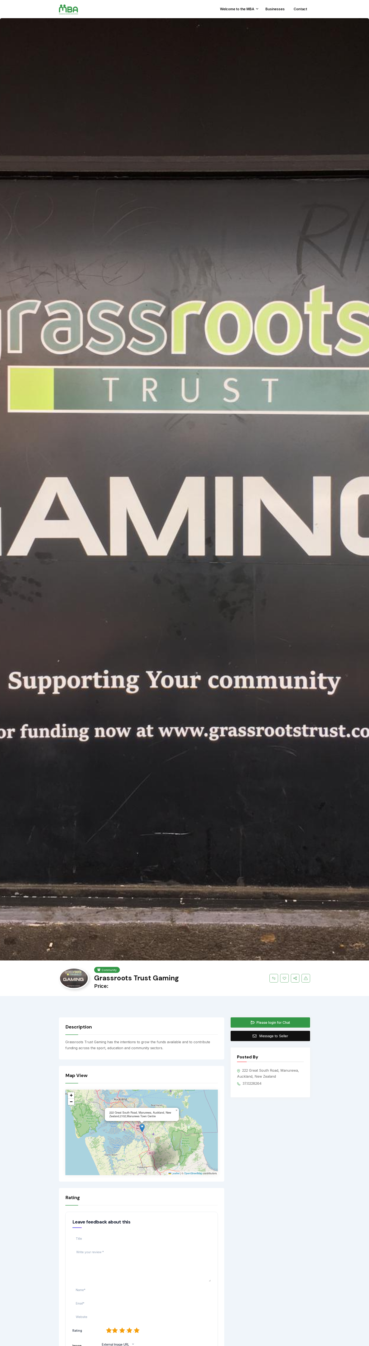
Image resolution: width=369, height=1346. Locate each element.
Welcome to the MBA (237, 9)
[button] (142, 1128)
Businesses (274, 9)
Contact (300, 9)
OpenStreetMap (193, 1173)
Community (109, 970)
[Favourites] (284, 978)
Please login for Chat (273, 1022)
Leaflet (175, 1173)
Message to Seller (273, 1036)
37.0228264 (252, 1083)
